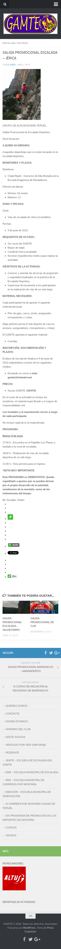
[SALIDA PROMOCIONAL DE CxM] (44, 607)
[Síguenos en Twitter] (51, 653)
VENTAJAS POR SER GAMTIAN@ (26, 744)
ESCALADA (9, 43)
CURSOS (11, 827)
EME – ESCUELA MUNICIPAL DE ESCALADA (32, 772)
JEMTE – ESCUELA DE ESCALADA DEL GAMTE (27, 762)
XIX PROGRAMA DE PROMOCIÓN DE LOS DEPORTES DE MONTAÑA (29, 817)
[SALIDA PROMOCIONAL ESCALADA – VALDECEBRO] (16, 607)
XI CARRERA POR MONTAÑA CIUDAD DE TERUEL (29, 805)
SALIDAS (22, 43)
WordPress (29, 927)
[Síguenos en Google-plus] (56, 653)
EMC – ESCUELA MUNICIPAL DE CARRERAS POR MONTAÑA (23, 782)
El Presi (11, 64)
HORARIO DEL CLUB (18, 729)
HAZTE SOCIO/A (15, 737)
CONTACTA (12, 713)
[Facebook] (46, 653)
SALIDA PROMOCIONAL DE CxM (42, 622)
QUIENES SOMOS (16, 705)
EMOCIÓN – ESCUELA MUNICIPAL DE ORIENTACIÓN (27, 794)
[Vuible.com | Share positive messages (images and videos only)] (10, 518)
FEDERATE (12, 752)
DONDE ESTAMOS (17, 721)
